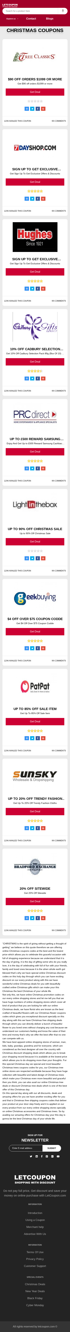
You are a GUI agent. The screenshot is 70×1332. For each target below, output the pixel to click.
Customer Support (35, 1266)
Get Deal (35, 92)
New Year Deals (35, 1291)
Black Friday (35, 1298)
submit (51, 1148)
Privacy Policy (35, 1259)
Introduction (35, 1213)
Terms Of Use (35, 1252)
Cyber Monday (35, 1305)
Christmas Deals (35, 1284)
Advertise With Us (35, 1234)
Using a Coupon (35, 1220)
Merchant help (35, 1227)
